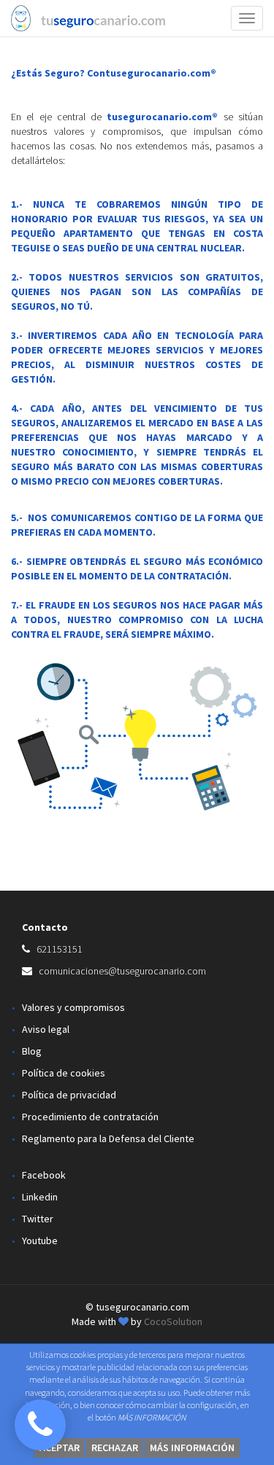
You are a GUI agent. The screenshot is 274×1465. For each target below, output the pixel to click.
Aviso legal (45, 1029)
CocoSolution (173, 1321)
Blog (32, 1051)
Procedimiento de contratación (90, 1116)
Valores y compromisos (73, 1007)
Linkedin (40, 1196)
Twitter (37, 1218)
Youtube (40, 1240)
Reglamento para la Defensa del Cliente (108, 1138)
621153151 (60, 949)
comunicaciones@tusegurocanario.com (122, 970)
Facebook (44, 1174)
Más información (192, 1447)
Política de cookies (63, 1072)
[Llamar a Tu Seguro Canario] (40, 1424)
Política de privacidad (69, 1094)
